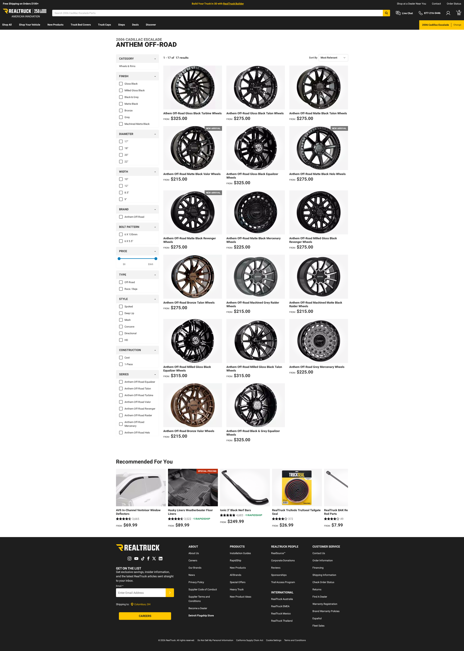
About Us (193, 553)
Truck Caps (104, 24)
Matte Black (131, 103)
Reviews (275, 567)
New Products (55, 24)
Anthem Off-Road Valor (138, 401)
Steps (121, 24)
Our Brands (194, 567)
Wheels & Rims (127, 66)
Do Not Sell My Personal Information (215, 640)
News (191, 574)
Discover (151, 24)
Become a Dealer (197, 608)
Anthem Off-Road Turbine (139, 395)
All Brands (235, 574)
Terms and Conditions (295, 640)
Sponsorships (279, 574)
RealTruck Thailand (282, 620)
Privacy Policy (196, 582)
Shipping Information (324, 574)
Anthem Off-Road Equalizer (140, 381)
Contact (436, 3)
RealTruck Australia (282, 599)
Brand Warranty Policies (325, 611)
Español (317, 618)
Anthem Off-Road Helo (137, 432)
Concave (129, 326)
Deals (135, 24)
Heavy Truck (237, 589)
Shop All (7, 24)
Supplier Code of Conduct (202, 589)
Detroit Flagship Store (201, 615)
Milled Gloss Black (135, 90)
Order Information (322, 560)
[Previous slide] (119, 498)
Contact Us (318, 553)
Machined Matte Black (137, 123)
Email (119, 586)
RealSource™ (278, 553)
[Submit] (170, 592)
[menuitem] (7, 25)
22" (126, 161)
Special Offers (237, 582)
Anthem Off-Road (134, 216)
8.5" (127, 192)
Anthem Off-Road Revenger (140, 408)
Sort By (313, 57)
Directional (130, 333)
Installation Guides (240, 553)
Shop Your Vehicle (29, 24)
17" (126, 141)
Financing (318, 567)
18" (126, 148)
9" (126, 199)
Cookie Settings (273, 640)
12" (126, 185)
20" (126, 154)
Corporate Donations (283, 560)
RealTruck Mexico (281, 613)
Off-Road (130, 282)
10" (126, 179)
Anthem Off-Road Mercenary (134, 424)
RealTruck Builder (233, 3)
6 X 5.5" (129, 241)
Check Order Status (323, 582)
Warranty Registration (324, 603)
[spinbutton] (124, 264)
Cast (127, 357)
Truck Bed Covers (81, 24)
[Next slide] (344, 498)
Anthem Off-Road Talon (138, 388)
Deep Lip (129, 313)
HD (126, 340)
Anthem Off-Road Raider (138, 415)
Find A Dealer (319, 596)
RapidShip (235, 560)
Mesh (128, 319)
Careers (192, 560)
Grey (127, 117)
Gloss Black (131, 83)
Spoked (129, 306)
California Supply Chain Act (249, 640)
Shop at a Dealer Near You (411, 3)
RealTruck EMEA (280, 606)
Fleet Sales (318, 625)
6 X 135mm (131, 234)
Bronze (128, 110)
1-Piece (129, 364)
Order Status (454, 3)
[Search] (386, 13)
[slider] (119, 258)
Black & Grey (132, 97)
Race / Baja (131, 288)
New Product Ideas (240, 596)
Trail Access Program (283, 582)
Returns (316, 589)
